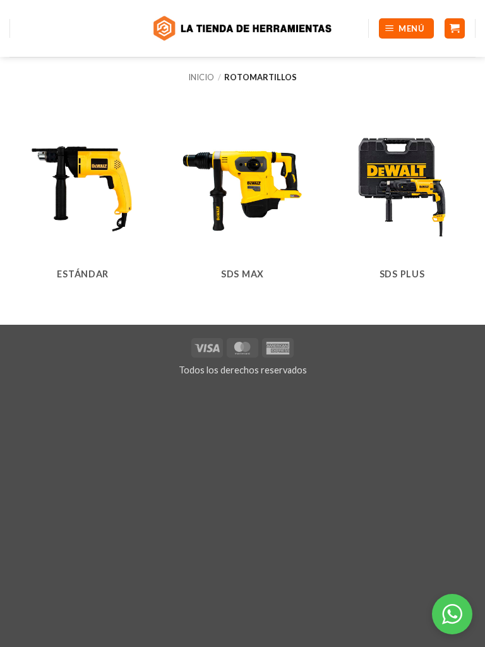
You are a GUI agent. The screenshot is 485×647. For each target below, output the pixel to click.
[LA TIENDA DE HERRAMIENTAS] (242, 28)
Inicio (201, 77)
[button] (406, 28)
